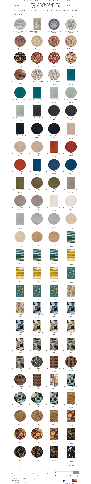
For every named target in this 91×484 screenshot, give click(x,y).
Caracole (14, 475)
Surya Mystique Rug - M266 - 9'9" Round (70, 190)
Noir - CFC (24, 475)
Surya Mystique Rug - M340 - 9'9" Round (19, 136)
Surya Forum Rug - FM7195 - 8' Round (53, 314)
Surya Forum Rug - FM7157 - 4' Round (53, 404)
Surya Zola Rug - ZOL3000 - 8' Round (19, 31)
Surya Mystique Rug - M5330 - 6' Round (36, 100)
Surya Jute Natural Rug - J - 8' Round (37, 243)
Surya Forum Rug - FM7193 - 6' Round (70, 350)
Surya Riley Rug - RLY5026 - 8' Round (70, 48)
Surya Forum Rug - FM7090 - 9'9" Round (70, 441)
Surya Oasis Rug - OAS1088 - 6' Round (53, 82)
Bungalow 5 (14, 473)
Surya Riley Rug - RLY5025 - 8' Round (19, 64)
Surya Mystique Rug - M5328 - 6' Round (19, 118)
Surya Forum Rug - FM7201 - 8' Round (19, 297)
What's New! (66, 10)
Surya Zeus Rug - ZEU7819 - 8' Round (36, 48)
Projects (54, 0)
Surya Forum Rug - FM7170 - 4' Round (36, 386)
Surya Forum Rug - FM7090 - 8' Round (19, 458)
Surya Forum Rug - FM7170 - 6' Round (19, 386)
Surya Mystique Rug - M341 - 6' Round (70, 117)
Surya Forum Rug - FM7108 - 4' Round (53, 440)
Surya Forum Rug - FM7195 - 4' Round (19, 332)
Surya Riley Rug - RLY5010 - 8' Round (70, 64)
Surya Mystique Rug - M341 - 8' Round (53, 117)
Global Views (14, 478)
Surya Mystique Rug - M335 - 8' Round (19, 153)
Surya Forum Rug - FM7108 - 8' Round (19, 440)
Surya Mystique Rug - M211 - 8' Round (36, 225)
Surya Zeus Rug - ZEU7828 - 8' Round (53, 31)
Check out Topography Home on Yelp (70, 483)
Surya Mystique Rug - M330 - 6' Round (70, 171)
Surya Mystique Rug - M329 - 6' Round (53, 189)
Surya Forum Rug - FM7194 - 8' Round (53, 332)
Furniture (30, 10)
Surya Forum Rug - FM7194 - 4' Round (19, 350)
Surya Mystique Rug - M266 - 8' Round (19, 207)
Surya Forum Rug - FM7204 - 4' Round (53, 261)
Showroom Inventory (43, 0)
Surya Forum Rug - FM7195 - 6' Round (70, 314)
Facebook (55, 476)
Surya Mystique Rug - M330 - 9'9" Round (36, 172)
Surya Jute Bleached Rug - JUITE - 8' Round (70, 226)
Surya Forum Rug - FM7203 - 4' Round (53, 279)
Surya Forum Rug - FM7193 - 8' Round (53, 350)
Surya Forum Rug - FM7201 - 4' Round (53, 297)
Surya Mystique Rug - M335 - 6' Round (36, 153)
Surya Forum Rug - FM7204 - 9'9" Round (70, 244)
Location (37, 0)
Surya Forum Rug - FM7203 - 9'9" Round (70, 262)
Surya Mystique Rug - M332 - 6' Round (19, 171)
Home (28, 0)
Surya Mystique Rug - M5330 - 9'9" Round (70, 82)
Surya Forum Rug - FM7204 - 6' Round (36, 261)
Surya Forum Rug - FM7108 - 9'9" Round (70, 423)
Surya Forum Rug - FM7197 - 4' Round (19, 314)
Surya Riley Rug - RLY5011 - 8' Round (53, 64)
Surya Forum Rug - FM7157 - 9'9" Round (70, 387)
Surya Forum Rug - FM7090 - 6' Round (36, 458)
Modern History (25, 473)
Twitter (62, 476)
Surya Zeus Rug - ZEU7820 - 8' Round (19, 48)
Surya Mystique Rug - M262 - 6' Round (70, 207)
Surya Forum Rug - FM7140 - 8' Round (19, 422)
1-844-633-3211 (23, 0)
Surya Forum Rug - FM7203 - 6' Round (36, 279)
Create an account (64, 0)
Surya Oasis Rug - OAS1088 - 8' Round (36, 82)
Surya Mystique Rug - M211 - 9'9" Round (19, 226)
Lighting (37, 10)
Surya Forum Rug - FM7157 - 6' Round (36, 404)
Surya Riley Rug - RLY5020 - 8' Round (36, 64)
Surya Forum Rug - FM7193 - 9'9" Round (36, 351)
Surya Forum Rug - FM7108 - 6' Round (36, 440)
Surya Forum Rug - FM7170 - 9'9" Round (53, 369)
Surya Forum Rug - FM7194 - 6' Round (70, 332)
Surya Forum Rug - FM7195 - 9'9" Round (36, 315)
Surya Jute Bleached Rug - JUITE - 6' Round (19, 244)
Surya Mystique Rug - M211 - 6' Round (53, 225)
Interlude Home (25, 472)
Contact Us (32, 0)
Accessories (17, 10)
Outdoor (43, 10)
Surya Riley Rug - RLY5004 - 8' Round (19, 81)
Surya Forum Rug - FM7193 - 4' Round (19, 368)
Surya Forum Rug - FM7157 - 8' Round (19, 404)
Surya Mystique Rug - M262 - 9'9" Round (53, 208)
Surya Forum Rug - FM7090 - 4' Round (53, 458)
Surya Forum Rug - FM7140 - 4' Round (53, 422)
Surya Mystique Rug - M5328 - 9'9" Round (53, 100)
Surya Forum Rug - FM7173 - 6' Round (36, 368)
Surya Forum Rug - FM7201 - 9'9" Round (70, 280)
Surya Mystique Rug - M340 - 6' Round (53, 135)
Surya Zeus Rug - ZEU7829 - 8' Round (36, 31)
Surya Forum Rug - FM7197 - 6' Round (70, 297)
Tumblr (78, 476)
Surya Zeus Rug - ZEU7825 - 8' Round (70, 31)
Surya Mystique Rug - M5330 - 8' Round (19, 100)
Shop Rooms (74, 10)
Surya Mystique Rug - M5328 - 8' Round (70, 100)
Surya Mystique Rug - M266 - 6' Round (36, 207)
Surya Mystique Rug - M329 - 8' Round (36, 189)
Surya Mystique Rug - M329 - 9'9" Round (19, 190)
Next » (77, 465)
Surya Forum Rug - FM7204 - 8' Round (19, 261)
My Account (50, 0)
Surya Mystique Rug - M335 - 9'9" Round (70, 136)
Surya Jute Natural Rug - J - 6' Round (53, 243)
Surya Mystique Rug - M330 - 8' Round (53, 171)
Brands (60, 10)
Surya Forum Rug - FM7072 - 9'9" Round (70, 459)
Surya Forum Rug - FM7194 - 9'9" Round (36, 333)
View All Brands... (15, 480)
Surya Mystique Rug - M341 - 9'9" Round (36, 118)
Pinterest (67, 476)
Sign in (58, 0)
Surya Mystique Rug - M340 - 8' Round (36, 135)
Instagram (71, 476)
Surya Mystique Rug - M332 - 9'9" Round (53, 154)
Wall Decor (54, 10)
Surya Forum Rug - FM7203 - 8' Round (19, 279)
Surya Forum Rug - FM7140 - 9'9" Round (70, 405)
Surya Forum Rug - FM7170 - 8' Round (70, 368)
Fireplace (24, 10)
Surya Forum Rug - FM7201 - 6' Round (36, 297)
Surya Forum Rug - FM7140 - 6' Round (36, 422)
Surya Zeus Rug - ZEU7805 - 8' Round (53, 48)
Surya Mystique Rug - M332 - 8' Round (70, 153)
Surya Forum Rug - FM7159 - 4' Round (53, 386)
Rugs (48, 10)
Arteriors (13, 472)
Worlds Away (24, 478)
